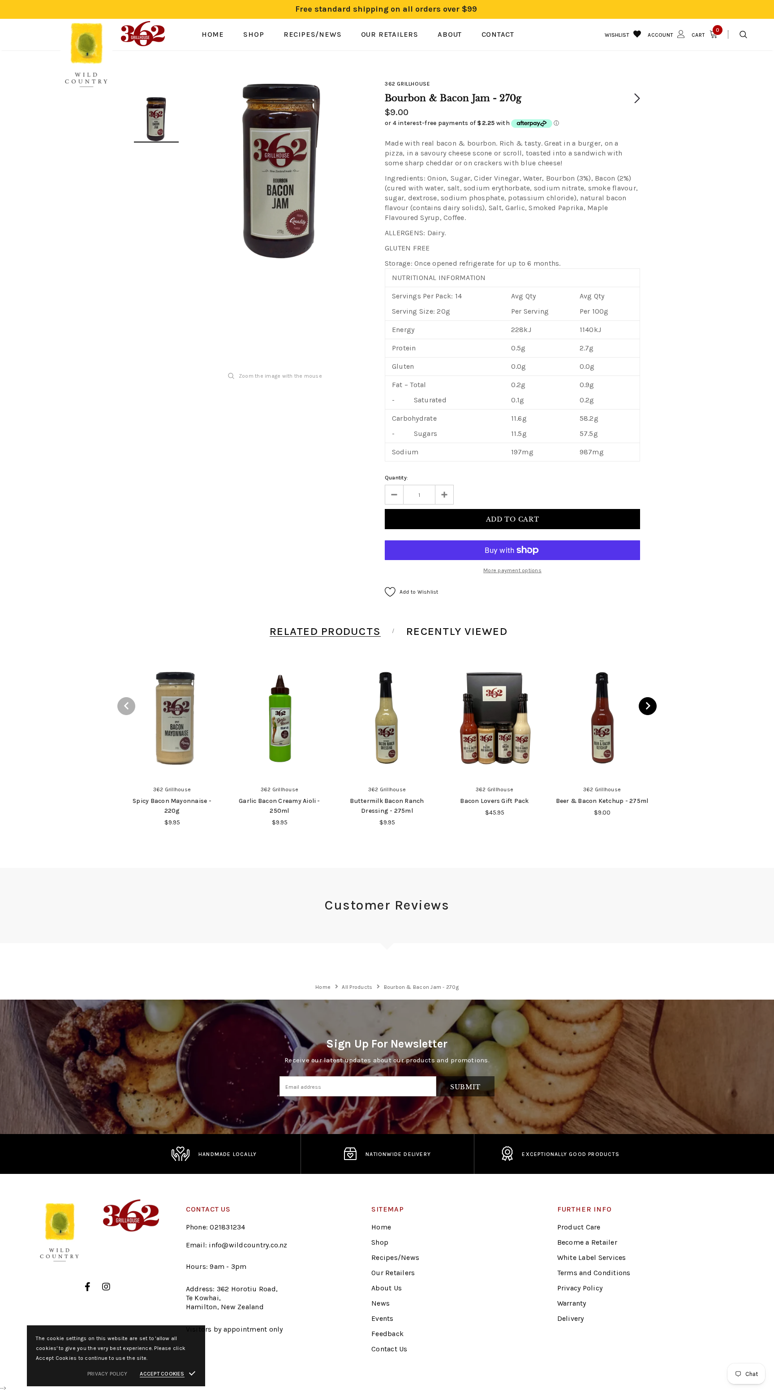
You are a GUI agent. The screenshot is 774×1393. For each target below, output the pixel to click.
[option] (281, 171)
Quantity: (396, 477)
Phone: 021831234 (215, 1227)
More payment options (512, 570)
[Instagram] (106, 1286)
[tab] (323, 631)
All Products (357, 987)
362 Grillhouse (407, 84)
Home (323, 987)
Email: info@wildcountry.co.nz (237, 1245)
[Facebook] (87, 1286)
